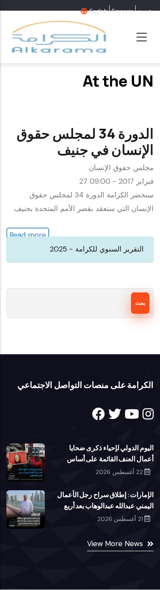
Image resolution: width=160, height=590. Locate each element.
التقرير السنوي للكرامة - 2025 (97, 249)
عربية (144, 11)
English (98, 11)
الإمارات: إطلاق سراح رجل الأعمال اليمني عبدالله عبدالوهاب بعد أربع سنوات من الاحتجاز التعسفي (105, 505)
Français (122, 11)
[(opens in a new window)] (98, 414)
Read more (27, 235)
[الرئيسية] (58, 37)
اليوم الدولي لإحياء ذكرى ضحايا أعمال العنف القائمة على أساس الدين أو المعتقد (110, 458)
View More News (115, 543)
